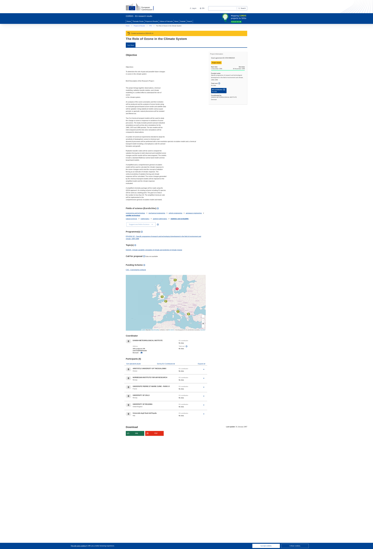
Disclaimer (202, 330)
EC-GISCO (171, 330)
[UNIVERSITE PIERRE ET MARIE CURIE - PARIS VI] (165, 301)
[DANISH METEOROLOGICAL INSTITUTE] (177, 288)
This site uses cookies (78, 546)
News (176, 21)
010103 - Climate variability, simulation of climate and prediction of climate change (154, 250)
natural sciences (131, 219)
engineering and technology (135, 213)
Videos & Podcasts (166, 21)
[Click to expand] (204, 369)
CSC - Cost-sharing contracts (136, 270)
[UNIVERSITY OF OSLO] (175, 280)
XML (136, 433)
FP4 (150, 26)
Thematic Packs (138, 21)
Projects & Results (151, 21)
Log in (194, 8)
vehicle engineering (175, 213)
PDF (156, 433)
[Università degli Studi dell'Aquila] (178, 311)
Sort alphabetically (132, 364)
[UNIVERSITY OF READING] (162, 296)
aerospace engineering (194, 213)
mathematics (145, 219)
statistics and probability (180, 219)
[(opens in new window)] (141, 7)
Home (129, 21)
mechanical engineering (157, 213)
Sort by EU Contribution (165, 364)
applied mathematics (160, 219)
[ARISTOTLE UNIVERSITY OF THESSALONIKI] (188, 314)
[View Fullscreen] (203, 316)
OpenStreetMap (155, 330)
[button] (202, 8)
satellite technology (133, 215)
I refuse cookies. (295, 546)
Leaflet (143, 330)
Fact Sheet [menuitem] (130, 45)
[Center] (203, 323)
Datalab (182, 21)
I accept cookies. (266, 546)
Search (189, 21)
